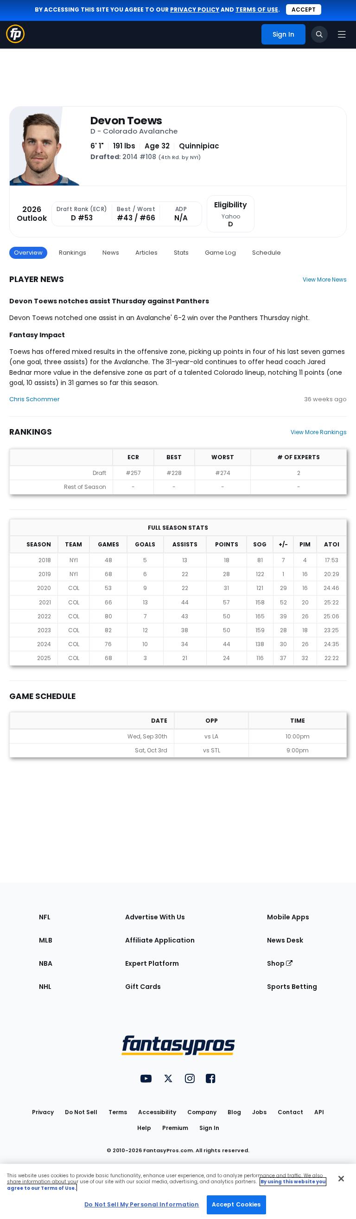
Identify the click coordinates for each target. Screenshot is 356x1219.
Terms (117, 1112)
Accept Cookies (236, 1204)
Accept (304, 9)
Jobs (259, 1112)
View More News (325, 279)
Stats (181, 252)
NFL (45, 917)
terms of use (256, 9)
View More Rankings (319, 432)
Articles (146, 252)
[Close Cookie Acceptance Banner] (341, 1178)
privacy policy (194, 9)
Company (201, 1112)
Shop (276, 963)
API (319, 1112)
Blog (234, 1112)
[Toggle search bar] (319, 34)
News (110, 252)
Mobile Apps (288, 917)
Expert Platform (152, 963)
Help (144, 1128)
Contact (290, 1112)
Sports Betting (292, 986)
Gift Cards (143, 986)
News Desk (285, 940)
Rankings (72, 252)
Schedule (266, 252)
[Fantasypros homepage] (15, 40)
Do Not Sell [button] (81, 1112)
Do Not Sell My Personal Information (141, 1204)
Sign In (209, 1128)
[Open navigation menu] (341, 34)
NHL (45, 986)
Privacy (43, 1112)
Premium (175, 1128)
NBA (45, 963)
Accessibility (157, 1112)
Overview (28, 252)
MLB (45, 940)
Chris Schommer (34, 399)
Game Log (220, 252)
